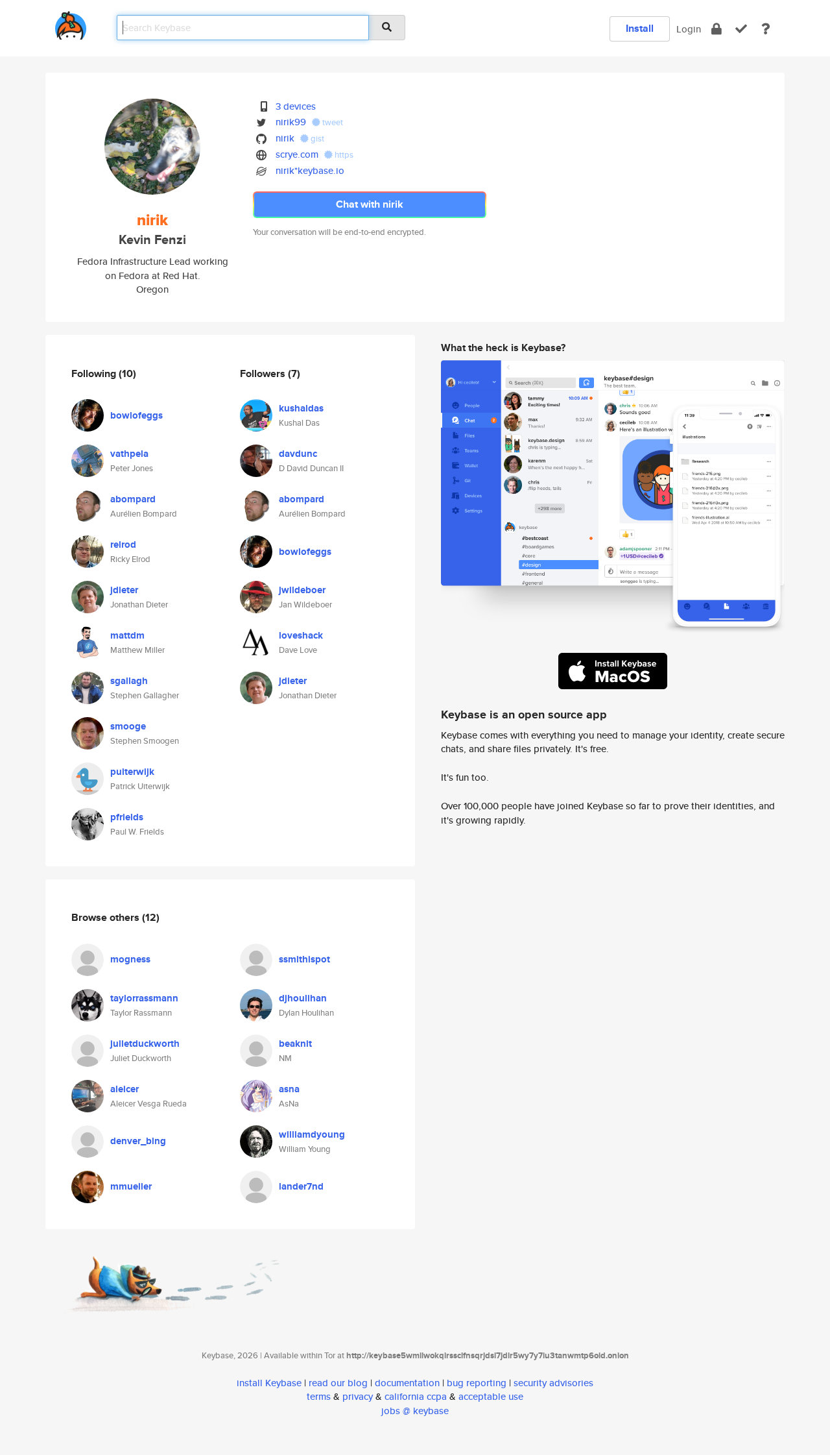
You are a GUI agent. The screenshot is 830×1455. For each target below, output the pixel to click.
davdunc (298, 453)
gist (316, 138)
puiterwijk (132, 771)
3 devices (296, 106)
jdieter (124, 590)
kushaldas (301, 408)
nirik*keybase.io (310, 170)
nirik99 (291, 121)
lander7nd (301, 1186)
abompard (133, 499)
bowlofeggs (136, 415)
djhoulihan (303, 998)
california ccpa (416, 1396)
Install (640, 28)
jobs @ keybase (415, 1410)
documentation (407, 1382)
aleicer (124, 1089)
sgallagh (129, 681)
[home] (70, 23)
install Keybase (269, 1382)
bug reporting (476, 1382)
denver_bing (138, 1141)
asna (289, 1089)
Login (688, 29)
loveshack (301, 635)
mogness (130, 959)
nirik (285, 138)
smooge (128, 726)
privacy (357, 1396)
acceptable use (490, 1396)
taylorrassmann (144, 998)
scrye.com (297, 154)
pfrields (126, 817)
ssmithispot (304, 959)
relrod (123, 544)
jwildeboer (302, 590)
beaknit (295, 1043)
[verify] (741, 29)
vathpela (129, 453)
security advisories (553, 1382)
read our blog (338, 1382)
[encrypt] (716, 29)
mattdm (127, 635)
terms (319, 1396)
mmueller (131, 1186)
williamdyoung (312, 1134)
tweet (331, 122)
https (343, 155)
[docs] (765, 29)
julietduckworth (145, 1043)
